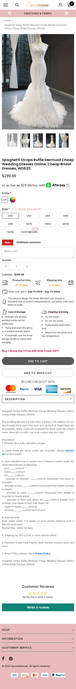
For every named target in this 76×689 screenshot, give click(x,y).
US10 (29, 223)
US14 (66, 223)
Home (7, 20)
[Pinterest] (11, 658)
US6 (65, 215)
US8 (10, 223)
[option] (38, 81)
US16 (10, 232)
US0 (10, 215)
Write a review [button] (38, 607)
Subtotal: (7, 274)
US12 (48, 223)
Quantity (6, 260)
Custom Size (29, 232)
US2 (29, 215)
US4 (47, 215)
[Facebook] (3, 658)
